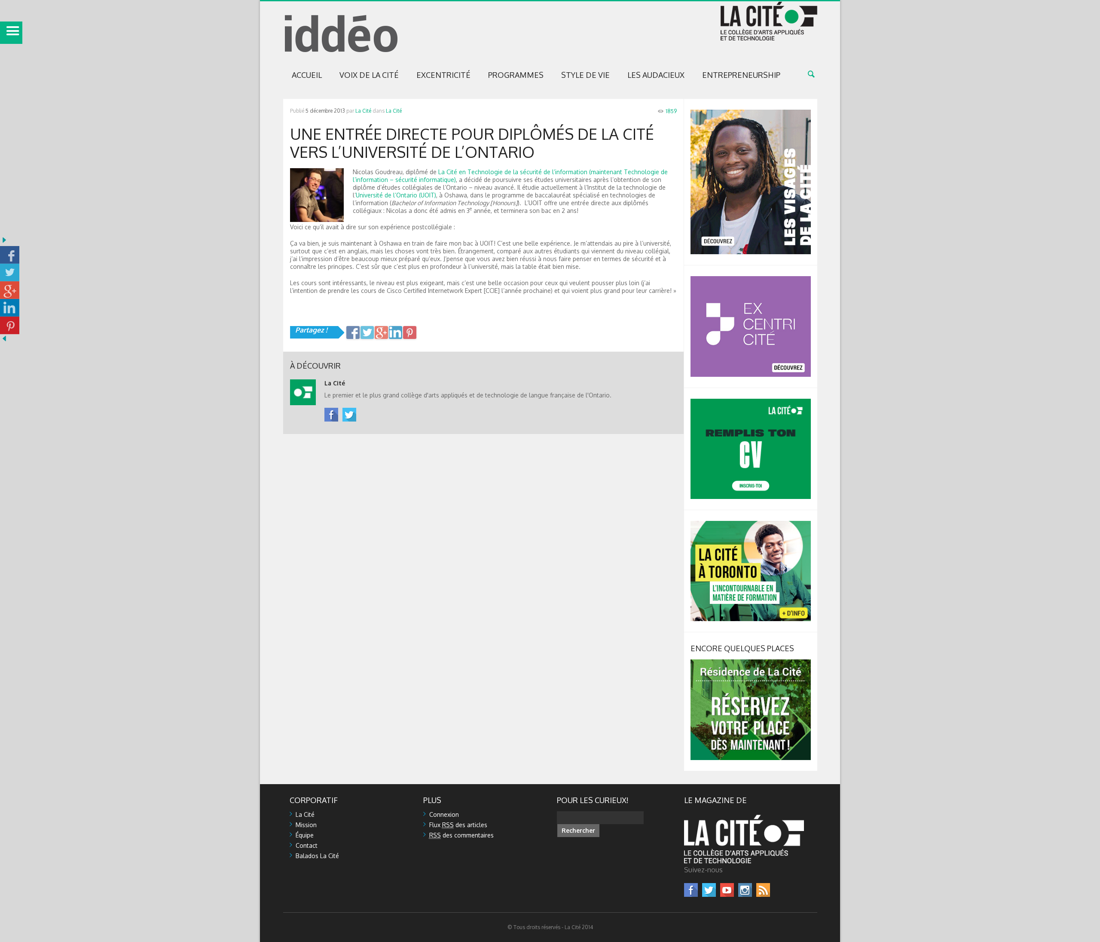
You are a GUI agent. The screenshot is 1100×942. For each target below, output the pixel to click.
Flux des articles (458, 824)
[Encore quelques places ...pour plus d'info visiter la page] (751, 663)
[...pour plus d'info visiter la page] (751, 113)
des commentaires (461, 835)
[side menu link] (11, 33)
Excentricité (443, 75)
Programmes (516, 75)
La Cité (363, 111)
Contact (307, 845)
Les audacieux (655, 75)
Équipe (305, 835)
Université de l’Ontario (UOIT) (396, 195)
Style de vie (585, 75)
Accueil (307, 75)
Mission (306, 824)
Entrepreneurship (741, 75)
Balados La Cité (317, 855)
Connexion (444, 814)
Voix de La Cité (369, 75)
